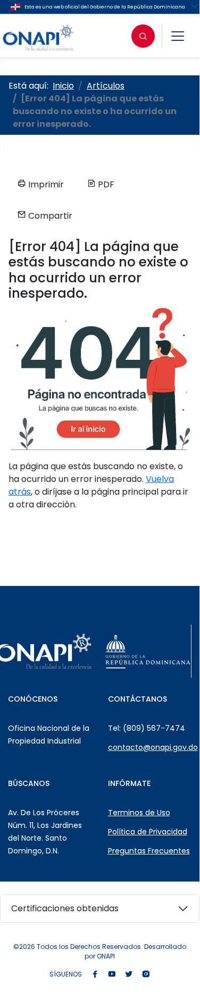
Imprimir (45, 184)
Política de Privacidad (147, 831)
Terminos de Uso (139, 812)
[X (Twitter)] (128, 975)
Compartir (49, 216)
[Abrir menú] (177, 36)
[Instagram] (145, 975)
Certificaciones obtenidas (65, 908)
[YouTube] (111, 975)
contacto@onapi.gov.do (153, 747)
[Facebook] (94, 975)
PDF (105, 184)
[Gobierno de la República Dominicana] (148, 651)
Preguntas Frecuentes (149, 850)
